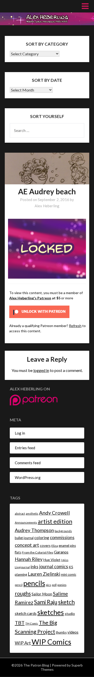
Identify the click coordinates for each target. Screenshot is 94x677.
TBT (20, 623)
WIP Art (23, 643)
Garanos (61, 552)
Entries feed (25, 448)
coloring (41, 537)
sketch (66, 602)
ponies (61, 585)
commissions (62, 537)
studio (70, 613)
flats (18, 552)
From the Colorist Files (37, 552)
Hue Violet (51, 560)
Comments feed (28, 462)
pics (48, 584)
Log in (20, 433)
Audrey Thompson (34, 530)
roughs (23, 593)
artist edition (55, 521)
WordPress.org (28, 477)
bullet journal (24, 538)
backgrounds (63, 531)
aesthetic (32, 513)
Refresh (75, 326)
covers (45, 545)
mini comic (68, 574)
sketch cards (26, 613)
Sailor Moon (42, 594)
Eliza (54, 546)
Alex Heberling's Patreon (30, 298)
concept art (27, 545)
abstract (20, 513)
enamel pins (67, 546)
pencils (34, 583)
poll (54, 584)
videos (72, 632)
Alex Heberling (47, 206)
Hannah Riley (29, 559)
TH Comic (31, 623)
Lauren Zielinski (44, 574)
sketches (50, 612)
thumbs (61, 632)
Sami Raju (45, 602)
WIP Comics (51, 641)
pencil (19, 584)
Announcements (26, 522)
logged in (41, 370)
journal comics (53, 566)
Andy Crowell (54, 513)
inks (34, 566)
